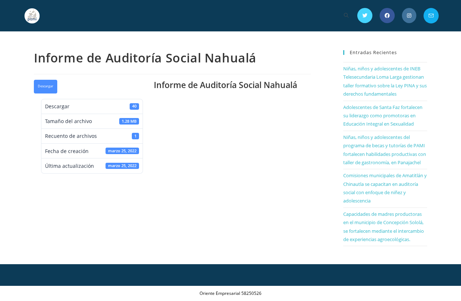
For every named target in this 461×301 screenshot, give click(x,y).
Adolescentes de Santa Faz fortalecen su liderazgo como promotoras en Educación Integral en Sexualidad (382, 115)
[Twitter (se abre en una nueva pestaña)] (364, 15)
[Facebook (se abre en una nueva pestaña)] (387, 15)
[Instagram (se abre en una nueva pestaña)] (409, 15)
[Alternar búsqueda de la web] (346, 15)
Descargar (45, 86)
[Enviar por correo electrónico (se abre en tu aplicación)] (431, 15)
